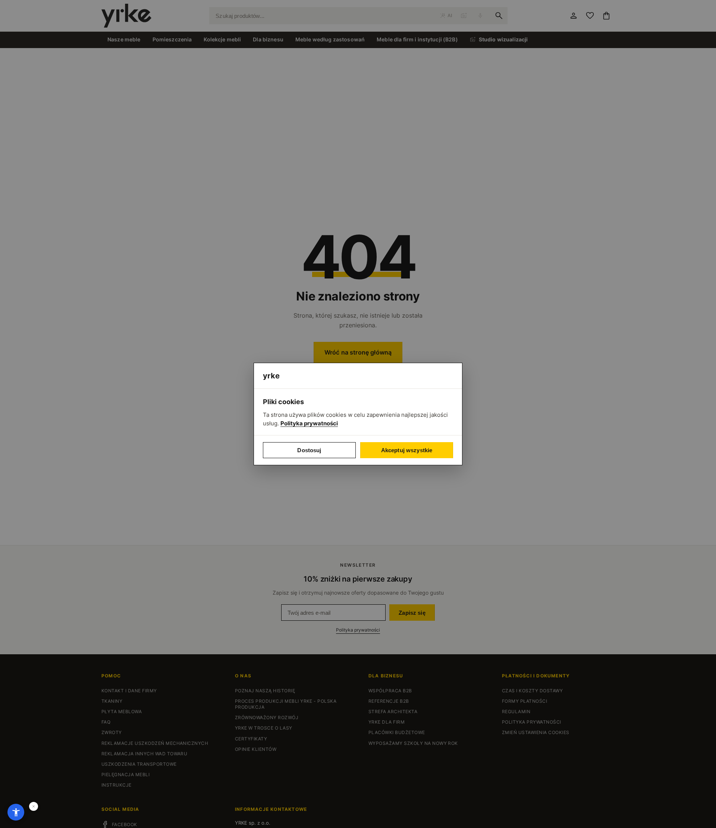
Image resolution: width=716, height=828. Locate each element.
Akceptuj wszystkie (407, 450)
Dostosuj (309, 450)
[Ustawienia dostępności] (15, 812)
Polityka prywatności (309, 423)
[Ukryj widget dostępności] (33, 806)
